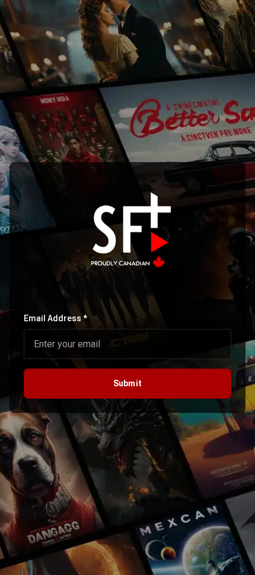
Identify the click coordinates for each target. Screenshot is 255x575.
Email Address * (55, 318)
